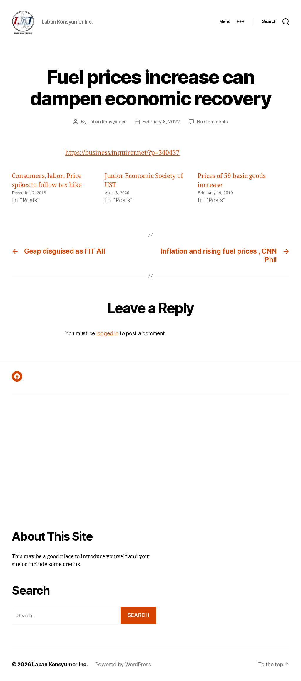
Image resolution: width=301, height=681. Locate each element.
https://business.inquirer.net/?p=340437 (122, 153)
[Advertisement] (84, 465)
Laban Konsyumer (107, 122)
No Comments (212, 122)
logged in (107, 333)
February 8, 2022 (161, 122)
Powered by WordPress (123, 664)
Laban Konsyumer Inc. (60, 664)
